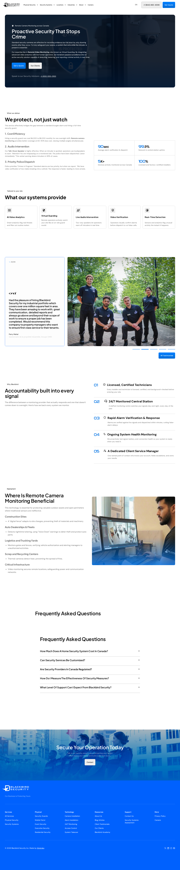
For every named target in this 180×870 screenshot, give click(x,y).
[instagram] (171, 848)
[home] (13, 5)
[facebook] (174, 848)
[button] (136, 5)
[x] (165, 848)
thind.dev (40, 848)
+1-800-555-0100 (48, 76)
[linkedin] (168, 848)
